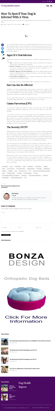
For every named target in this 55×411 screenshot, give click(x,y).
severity (36, 173)
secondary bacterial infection (35, 175)
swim (4, 168)
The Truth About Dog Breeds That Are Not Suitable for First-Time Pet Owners (30, 341)
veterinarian (5, 166)
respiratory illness (11, 173)
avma (4, 173)
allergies (45, 166)
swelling (10, 170)
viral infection (18, 166)
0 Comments (26, 24)
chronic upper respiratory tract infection (11, 175)
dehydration (30, 166)
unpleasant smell (31, 168)
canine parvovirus (23, 170)
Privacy (47, 407)
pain (16, 170)
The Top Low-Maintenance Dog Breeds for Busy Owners (25, 368)
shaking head (47, 168)
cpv (30, 170)
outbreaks (46, 175)
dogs (11, 166)
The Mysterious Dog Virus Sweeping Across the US (23, 359)
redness (4, 170)
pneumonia (24, 175)
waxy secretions (11, 168)
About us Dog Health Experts (38, 407)
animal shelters (6, 177)
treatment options (28, 173)
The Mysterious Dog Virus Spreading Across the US (23, 350)
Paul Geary (5, 24)
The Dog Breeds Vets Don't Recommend (12, 387)
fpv (25, 177)
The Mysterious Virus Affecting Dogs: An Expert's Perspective (12, 396)
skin (24, 166)
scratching (39, 168)
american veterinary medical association (42, 170)
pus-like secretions (21, 168)
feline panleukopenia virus (17, 177)
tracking (19, 173)
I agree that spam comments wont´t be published (13, 231)
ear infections (38, 166)
